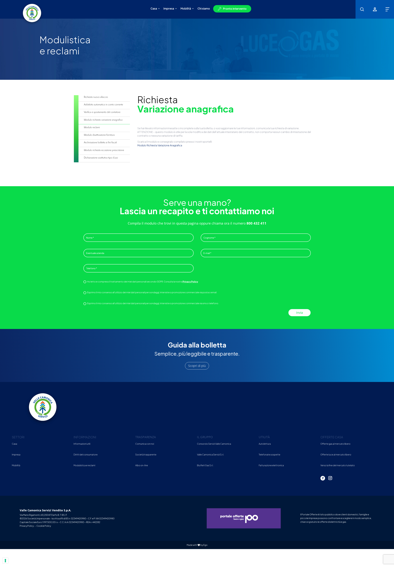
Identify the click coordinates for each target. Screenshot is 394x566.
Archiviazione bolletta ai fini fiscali (100, 142)
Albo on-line (141, 465)
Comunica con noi (144, 443)
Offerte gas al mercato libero (335, 443)
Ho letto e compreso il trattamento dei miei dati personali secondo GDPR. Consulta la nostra (142, 281)
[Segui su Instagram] (330, 478)
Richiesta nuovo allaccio (96, 96)
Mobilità (186, 8)
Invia (299, 312)
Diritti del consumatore (86, 454)
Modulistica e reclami (84, 465)
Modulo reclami (92, 127)
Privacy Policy (190, 281)
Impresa (168, 8)
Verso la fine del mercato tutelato (337, 465)
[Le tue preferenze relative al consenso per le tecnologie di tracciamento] (5, 561)
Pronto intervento (235, 8)
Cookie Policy (43, 525)
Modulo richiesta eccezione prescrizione (104, 150)
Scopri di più (197, 366)
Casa (154, 8)
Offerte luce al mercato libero (335, 454)
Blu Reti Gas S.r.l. (205, 465)
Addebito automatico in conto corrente (103, 104)
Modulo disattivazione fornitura (99, 134)
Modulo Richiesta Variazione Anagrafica (159, 145)
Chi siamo (203, 8)
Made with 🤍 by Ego (197, 545)
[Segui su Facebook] (322, 478)
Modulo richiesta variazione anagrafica (103, 119)
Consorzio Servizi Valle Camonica (214, 443)
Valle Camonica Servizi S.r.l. (210, 454)
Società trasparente (145, 454)
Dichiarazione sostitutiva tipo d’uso (101, 157)
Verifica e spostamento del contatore (102, 112)
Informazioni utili (82, 443)
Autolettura (265, 443)
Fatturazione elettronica (271, 465)
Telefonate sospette (269, 454)
